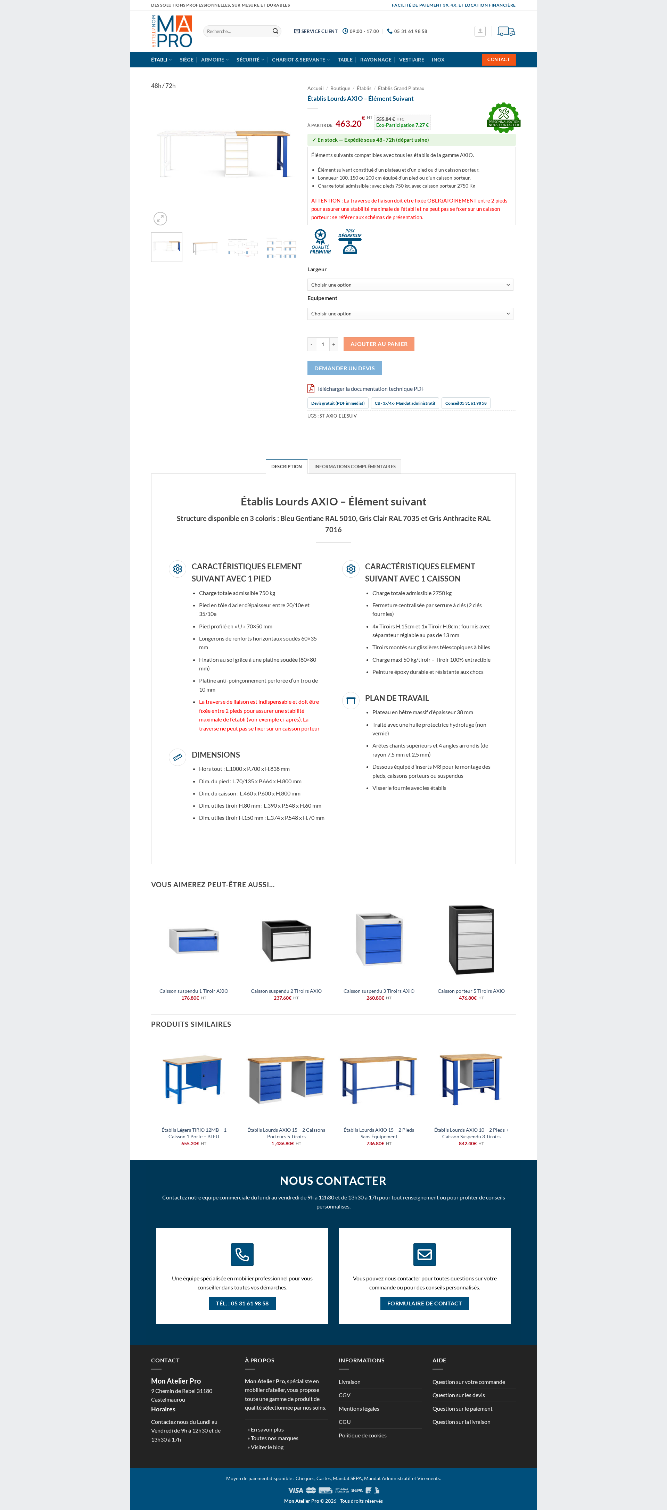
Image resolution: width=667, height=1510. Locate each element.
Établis (364, 88)
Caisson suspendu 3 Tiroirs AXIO (379, 991)
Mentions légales (359, 1408)
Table (345, 60)
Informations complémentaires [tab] (355, 466)
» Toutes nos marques (272, 1438)
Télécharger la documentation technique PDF (370, 388)
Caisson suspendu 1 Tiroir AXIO (193, 991)
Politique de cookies (363, 1435)
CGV (345, 1395)
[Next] (285, 154)
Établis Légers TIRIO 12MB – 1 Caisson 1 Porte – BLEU (194, 1133)
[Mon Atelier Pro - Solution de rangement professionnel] (172, 31)
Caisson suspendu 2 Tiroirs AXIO (286, 991)
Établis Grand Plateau (401, 88)
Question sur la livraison (462, 1421)
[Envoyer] (275, 31)
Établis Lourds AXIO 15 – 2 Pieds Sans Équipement (379, 1133)
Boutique (340, 88)
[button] (480, 31)
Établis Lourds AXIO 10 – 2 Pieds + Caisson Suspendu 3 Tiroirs (471, 1133)
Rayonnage (376, 60)
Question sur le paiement (463, 1408)
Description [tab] (286, 466)
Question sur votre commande (469, 1381)
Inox (438, 60)
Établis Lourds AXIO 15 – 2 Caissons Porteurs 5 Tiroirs (286, 1133)
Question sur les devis (459, 1395)
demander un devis (344, 368)
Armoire (212, 60)
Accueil (315, 88)
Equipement (322, 298)
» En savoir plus (265, 1429)
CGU (345, 1421)
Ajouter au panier (379, 344)
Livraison (350, 1381)
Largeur (317, 269)
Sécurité (248, 60)
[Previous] (163, 154)
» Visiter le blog (265, 1447)
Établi (159, 60)
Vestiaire (411, 60)
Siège (186, 60)
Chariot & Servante (298, 60)
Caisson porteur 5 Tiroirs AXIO (471, 991)
